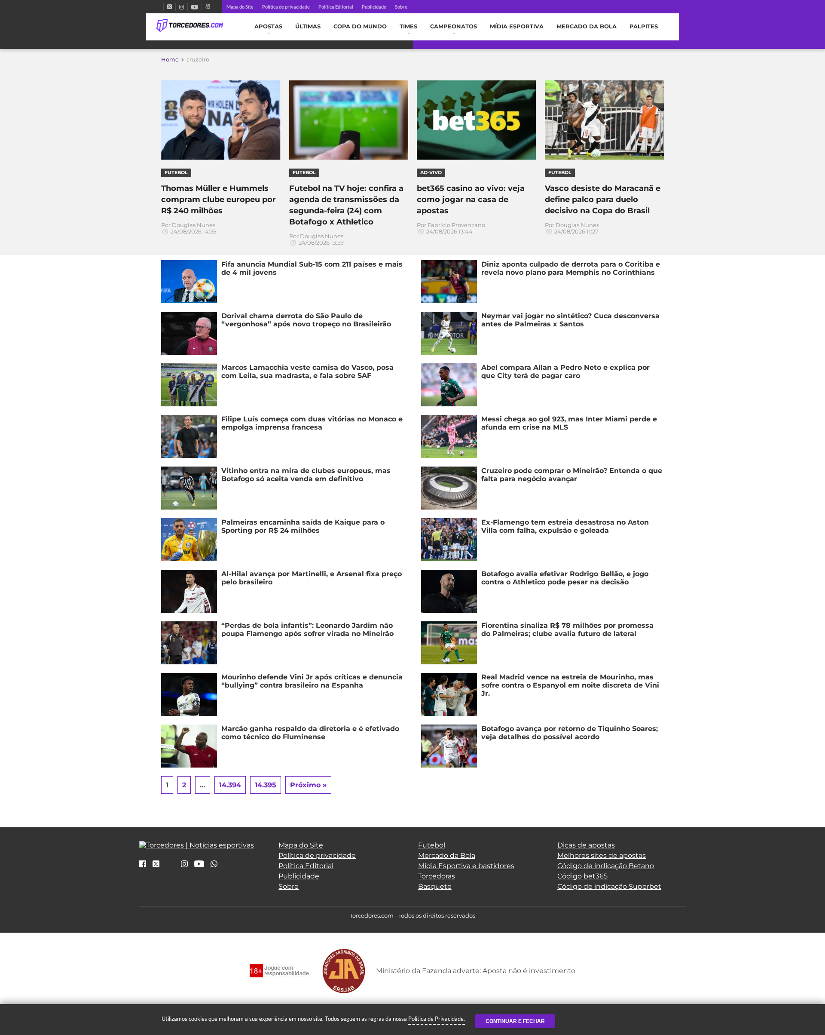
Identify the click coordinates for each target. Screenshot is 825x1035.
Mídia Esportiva (517, 26)
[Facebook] (159, 7)
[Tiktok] (170, 867)
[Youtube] (195, 7)
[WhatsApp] (214, 864)
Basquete (435, 886)
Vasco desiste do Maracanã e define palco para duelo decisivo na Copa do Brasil (602, 199)
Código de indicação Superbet (609, 886)
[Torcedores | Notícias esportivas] (189, 26)
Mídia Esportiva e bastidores (466, 866)
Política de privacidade (286, 6)
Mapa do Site (240, 6)
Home (170, 59)
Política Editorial (335, 6)
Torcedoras (436, 876)
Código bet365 (582, 876)
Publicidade (374, 6)
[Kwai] (208, 7)
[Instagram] (181, 7)
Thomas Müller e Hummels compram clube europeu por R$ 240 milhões (218, 199)
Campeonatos (453, 26)
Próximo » (308, 785)
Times (408, 26)
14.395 (265, 785)
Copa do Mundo (360, 26)
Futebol (431, 845)
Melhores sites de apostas (601, 855)
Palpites (643, 26)
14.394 (230, 785)
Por (188, 228)
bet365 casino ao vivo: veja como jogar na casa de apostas (471, 199)
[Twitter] (169, 7)
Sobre (401, 6)
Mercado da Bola (586, 26)
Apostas (268, 26)
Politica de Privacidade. (436, 1018)
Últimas (308, 26)
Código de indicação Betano (605, 866)
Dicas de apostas (586, 845)
